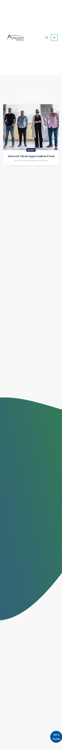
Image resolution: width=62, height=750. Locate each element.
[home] (14, 38)
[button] (54, 37)
